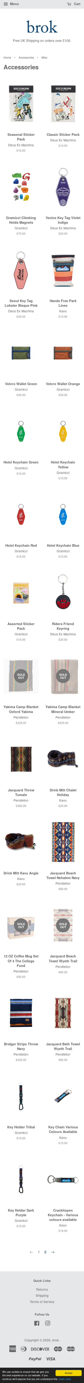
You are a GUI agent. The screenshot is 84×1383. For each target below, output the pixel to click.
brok (55, 1340)
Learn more (65, 1379)
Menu (14, 3)
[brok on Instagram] (47, 1324)
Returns (42, 1289)
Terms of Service (42, 1301)
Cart (76, 3)
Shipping (42, 1295)
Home (7, 57)
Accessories (26, 57)
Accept (68, 1373)
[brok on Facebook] (36, 1324)
